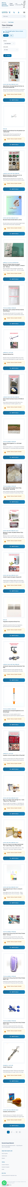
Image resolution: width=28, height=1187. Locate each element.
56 (19, 1132)
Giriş (11, 35)
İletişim (3, 1158)
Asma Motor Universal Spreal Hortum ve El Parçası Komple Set (13, 86)
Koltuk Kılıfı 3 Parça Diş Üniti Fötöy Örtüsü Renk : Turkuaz (14, 934)
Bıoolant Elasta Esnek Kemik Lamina (12, 219)
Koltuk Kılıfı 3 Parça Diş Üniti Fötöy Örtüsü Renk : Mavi (14, 1023)
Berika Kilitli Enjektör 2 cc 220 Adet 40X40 (12, 444)
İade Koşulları (5, 1153)
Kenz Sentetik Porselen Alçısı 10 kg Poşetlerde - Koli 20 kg (12, 488)
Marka (5, 40)
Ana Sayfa (4, 22)
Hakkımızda (4, 1155)
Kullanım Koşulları (5, 1167)
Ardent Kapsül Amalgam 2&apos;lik (12, 577)
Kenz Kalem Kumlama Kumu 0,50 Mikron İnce (13, 399)
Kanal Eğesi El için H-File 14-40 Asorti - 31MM (13, 889)
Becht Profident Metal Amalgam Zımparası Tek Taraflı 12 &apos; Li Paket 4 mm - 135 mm (14, 266)
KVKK (3, 1169)
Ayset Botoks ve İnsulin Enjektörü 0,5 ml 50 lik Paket (13, 711)
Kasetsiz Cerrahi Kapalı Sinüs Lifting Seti (14, 755)
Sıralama (5, 46)
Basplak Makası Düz (8, 354)
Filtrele (7, 55)
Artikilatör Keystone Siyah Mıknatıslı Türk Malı (14, 666)
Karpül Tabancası (7, 1067)
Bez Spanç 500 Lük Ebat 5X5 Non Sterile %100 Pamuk (13, 310)
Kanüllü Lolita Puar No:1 (9, 1111)
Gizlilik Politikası (5, 1164)
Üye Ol (5, 35)
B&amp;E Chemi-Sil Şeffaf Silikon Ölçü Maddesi (13, 533)
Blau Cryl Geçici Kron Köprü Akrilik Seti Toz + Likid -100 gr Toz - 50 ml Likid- (13, 845)
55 (16, 1132)
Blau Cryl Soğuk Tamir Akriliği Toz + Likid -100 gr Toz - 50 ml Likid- (13, 800)
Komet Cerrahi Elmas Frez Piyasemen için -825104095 (14, 131)
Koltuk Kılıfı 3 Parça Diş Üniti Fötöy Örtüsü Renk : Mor (14, 978)
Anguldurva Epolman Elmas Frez (11, 621)
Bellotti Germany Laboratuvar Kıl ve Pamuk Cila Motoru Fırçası (12, 175)
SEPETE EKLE (14, 100)
